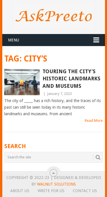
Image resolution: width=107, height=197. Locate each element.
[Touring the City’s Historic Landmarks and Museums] (22, 82)
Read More (94, 120)
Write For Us (51, 190)
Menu (13, 40)
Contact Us (85, 190)
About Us (19, 190)
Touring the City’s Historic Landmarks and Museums (71, 78)
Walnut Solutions (56, 184)
